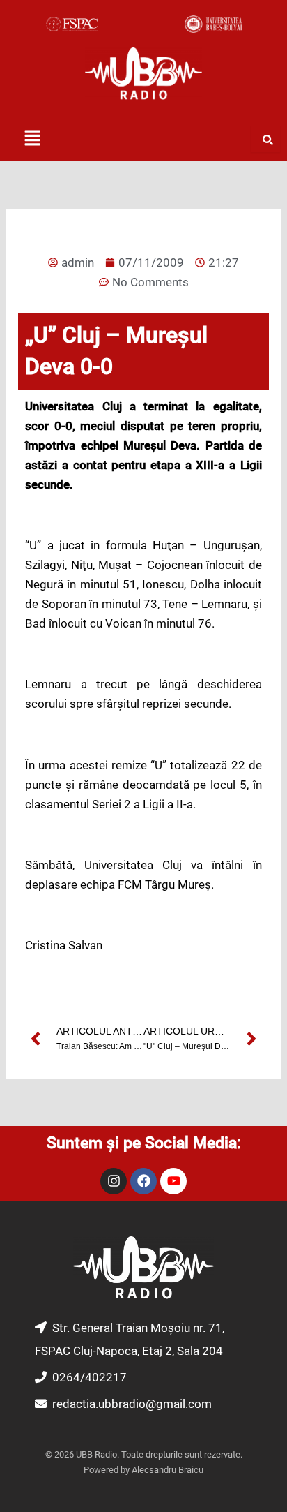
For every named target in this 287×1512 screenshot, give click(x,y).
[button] (32, 139)
